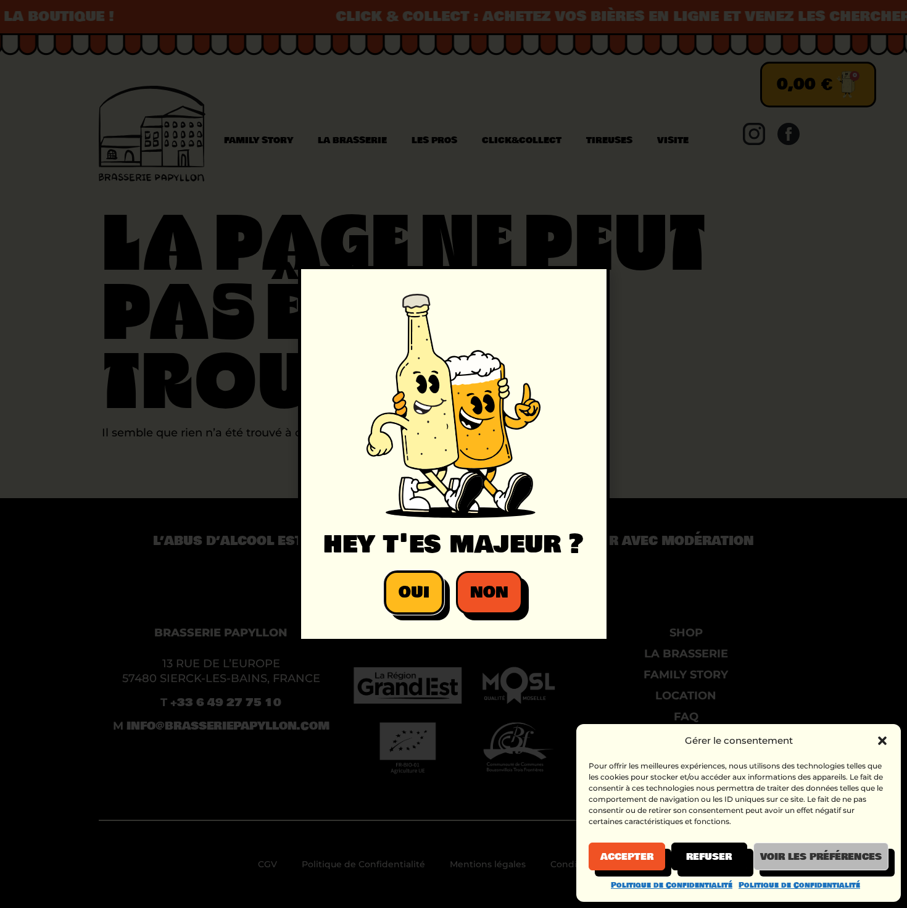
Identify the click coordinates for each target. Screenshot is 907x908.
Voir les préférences (821, 856)
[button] (882, 741)
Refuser (709, 856)
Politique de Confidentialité (671, 885)
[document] (453, 454)
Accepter (626, 856)
